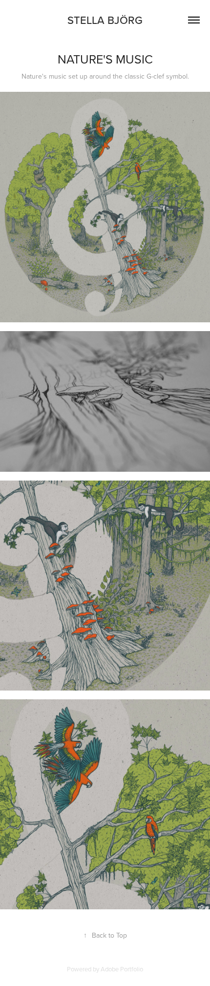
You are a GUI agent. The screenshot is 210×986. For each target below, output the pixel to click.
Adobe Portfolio (122, 969)
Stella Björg (105, 19)
